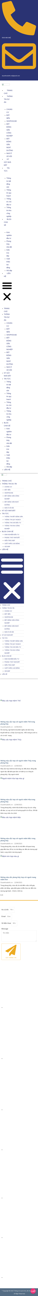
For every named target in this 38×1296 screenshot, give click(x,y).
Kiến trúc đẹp (8, 253)
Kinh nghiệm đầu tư (9, 235)
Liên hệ (7, 274)
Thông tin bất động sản (13, 516)
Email (3, 916)
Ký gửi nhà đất (7, 162)
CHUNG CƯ (8, 487)
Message (4, 929)
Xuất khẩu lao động (12, 543)
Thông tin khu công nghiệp (12, 527)
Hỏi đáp (9, 467)
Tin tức (6, 169)
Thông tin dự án (8, 99)
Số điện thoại (6, 923)
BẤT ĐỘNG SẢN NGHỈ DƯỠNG (9, 144)
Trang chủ (8, 92)
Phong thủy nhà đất (9, 244)
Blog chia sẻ (7, 222)
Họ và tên (5, 910)
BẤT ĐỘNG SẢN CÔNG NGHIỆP (9, 130)
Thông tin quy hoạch (8, 193)
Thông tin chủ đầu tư (8, 202)
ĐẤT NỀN (7, 490)
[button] (7, 291)
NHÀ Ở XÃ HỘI (9, 508)
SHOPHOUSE (11, 121)
